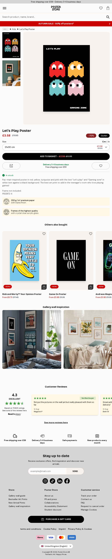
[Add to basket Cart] (44, 287)
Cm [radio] (104, 141)
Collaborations (51, 502)
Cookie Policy (49, 529)
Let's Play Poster (27, 29)
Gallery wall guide (17, 495)
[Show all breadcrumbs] (5, 29)
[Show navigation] (4, 8)
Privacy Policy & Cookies (80, 529)
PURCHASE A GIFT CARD (58, 519)
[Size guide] (11, 165)
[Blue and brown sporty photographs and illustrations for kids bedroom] (31, 339)
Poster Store (62, 552)
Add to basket (56, 156)
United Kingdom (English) (56, 546)
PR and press (50, 499)
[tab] (100, 8)
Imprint (62, 529)
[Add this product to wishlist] (101, 165)
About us (48, 495)
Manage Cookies (89, 509)
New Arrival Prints (17, 502)
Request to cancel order (92, 506)
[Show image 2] (11, 73)
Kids (14, 29)
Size (4, 141)
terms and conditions (30, 529)
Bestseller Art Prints (18, 499)
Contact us (86, 499)
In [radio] (109, 141)
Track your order (89, 495)
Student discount (52, 509)
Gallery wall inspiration (19, 506)
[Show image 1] (11, 45)
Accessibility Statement (56, 506)
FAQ (83, 502)
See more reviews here (56, 422)
